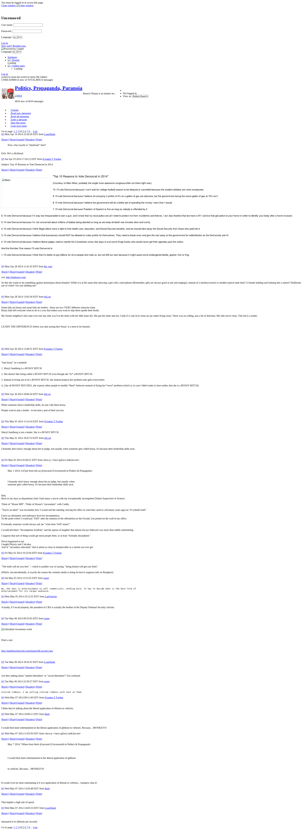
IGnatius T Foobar (52, 159)
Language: (6, 37)
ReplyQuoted (17, 139)
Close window (9, 5)
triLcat (47, 296)
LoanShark (49, 134)
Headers (30, 139)
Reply (5, 139)
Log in (4, 43)
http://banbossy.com (16, 277)
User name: (7, 25)
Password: (6, 31)
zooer (46, 578)
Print (39, 139)
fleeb (47, 714)
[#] (2, 134)
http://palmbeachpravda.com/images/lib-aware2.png (27, 651)
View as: (127, 96)
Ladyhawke (51, 596)
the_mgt (48, 266)
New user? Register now (13, 46)
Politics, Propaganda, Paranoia (48, 88)
